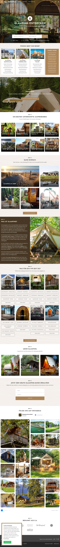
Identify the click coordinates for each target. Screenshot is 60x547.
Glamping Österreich (52, 52)
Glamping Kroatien (52, 61)
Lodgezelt (22, 246)
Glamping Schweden (52, 66)
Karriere (25, 543)
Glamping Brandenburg (8, 72)
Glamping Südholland (22, 64)
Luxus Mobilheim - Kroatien (8, 331)
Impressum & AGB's (49, 543)
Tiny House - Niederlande (37, 322)
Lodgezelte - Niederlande (52, 295)
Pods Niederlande (52, 326)
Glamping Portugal (52, 65)
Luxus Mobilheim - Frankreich (8, 327)
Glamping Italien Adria (37, 64)
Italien (9, 236)
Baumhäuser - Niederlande (37, 295)
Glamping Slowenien (52, 70)
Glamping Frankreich (52, 58)
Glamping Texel (23, 71)
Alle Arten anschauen (30, 340)
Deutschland (4, 236)
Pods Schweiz (52, 329)
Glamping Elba (37, 72)
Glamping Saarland (8, 65)
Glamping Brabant (22, 69)
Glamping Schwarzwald (8, 67)
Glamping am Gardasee (37, 67)
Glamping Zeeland (22, 65)
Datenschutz (56, 543)
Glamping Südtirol (37, 71)
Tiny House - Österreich (37, 326)
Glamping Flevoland (23, 72)
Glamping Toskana (37, 65)
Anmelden (30, 398)
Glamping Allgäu (8, 71)
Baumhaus (10, 247)
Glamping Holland (52, 59)
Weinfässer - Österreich (22, 326)
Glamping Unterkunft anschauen (30, 98)
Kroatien (12, 236)
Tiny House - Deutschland (37, 329)
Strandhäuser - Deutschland (8, 295)
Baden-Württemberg (8, 64)
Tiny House (25, 247)
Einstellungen (6, 538)
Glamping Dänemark (52, 56)
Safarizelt (9, 246)
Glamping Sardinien (37, 69)
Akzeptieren (7, 542)
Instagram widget (54, 510)
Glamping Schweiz (52, 68)
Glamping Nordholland (22, 67)
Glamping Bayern (7, 69)
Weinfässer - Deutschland (22, 322)
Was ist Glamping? (12, 257)
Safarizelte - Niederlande (22, 295)
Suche (45, 36)
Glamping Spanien (52, 71)
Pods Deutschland (52, 322)
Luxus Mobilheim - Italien (7, 322)
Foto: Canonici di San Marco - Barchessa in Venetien (49, 5)
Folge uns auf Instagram (30, 411)
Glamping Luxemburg (52, 63)
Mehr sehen (8, 302)
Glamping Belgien (52, 54)
